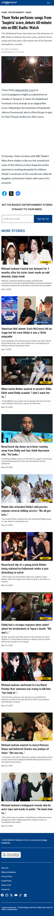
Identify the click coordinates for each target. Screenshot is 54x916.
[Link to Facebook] (2, 895)
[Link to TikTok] (20, 895)
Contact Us (5, 889)
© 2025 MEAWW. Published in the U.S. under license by (22, 840)
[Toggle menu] (50, 2)
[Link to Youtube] (16, 895)
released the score (25, 90)
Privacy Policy (6, 876)
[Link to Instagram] (6, 895)
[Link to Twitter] (11, 895)
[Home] (9, 2)
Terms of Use (6, 885)
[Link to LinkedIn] (25, 895)
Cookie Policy (6, 881)
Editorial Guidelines (8, 872)
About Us (4, 868)
